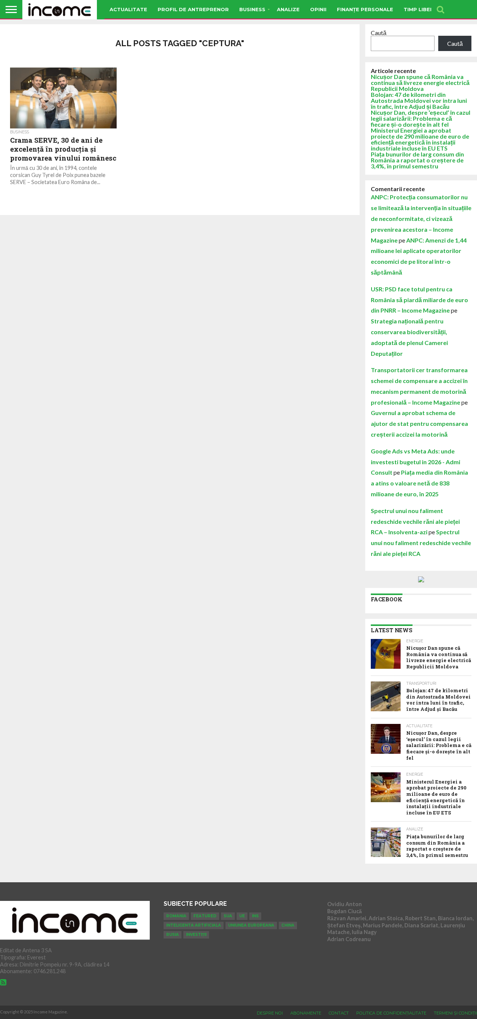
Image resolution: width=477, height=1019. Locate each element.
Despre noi (270, 1013)
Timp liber (419, 9)
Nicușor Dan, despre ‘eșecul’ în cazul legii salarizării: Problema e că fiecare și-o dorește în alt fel (420, 118)
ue (242, 916)
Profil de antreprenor (193, 9)
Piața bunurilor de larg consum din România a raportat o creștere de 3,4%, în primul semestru (417, 160)
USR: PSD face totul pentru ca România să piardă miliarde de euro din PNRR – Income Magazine (419, 299)
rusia (172, 934)
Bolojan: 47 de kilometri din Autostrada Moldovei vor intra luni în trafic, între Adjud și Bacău (419, 100)
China (287, 925)
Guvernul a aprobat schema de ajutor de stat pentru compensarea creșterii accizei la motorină (419, 423)
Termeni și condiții (455, 1013)
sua (228, 916)
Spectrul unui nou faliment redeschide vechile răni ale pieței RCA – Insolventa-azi (415, 521)
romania (176, 916)
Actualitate (128, 9)
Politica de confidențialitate (391, 1013)
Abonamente (305, 1013)
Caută (378, 32)
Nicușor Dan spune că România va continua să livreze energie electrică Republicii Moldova (420, 82)
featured (205, 916)
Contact (339, 1013)
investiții (196, 934)
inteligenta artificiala (193, 925)
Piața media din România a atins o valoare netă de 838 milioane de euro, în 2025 (419, 483)
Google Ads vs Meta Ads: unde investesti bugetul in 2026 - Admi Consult (415, 461)
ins (255, 916)
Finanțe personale (365, 9)
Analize (288, 9)
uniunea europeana (251, 925)
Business (252, 9)
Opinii (318, 9)
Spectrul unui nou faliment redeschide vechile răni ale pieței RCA (421, 542)
